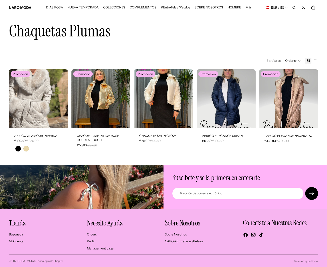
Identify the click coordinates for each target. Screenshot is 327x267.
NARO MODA (26, 261)
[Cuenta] (303, 7)
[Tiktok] (261, 234)
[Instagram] (253, 234)
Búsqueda (16, 234)
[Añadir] (124, 122)
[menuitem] (248, 7)
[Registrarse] (311, 193)
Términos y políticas (306, 261)
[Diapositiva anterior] (15, 99)
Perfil (90, 241)
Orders (92, 234)
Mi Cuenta (16, 241)
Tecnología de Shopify (49, 261)
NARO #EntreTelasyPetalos (184, 241)
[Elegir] (61, 122)
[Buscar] (294, 7)
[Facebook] (245, 234)
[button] (293, 61)
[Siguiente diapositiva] (61, 99)
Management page (100, 248)
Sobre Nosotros (176, 234)
